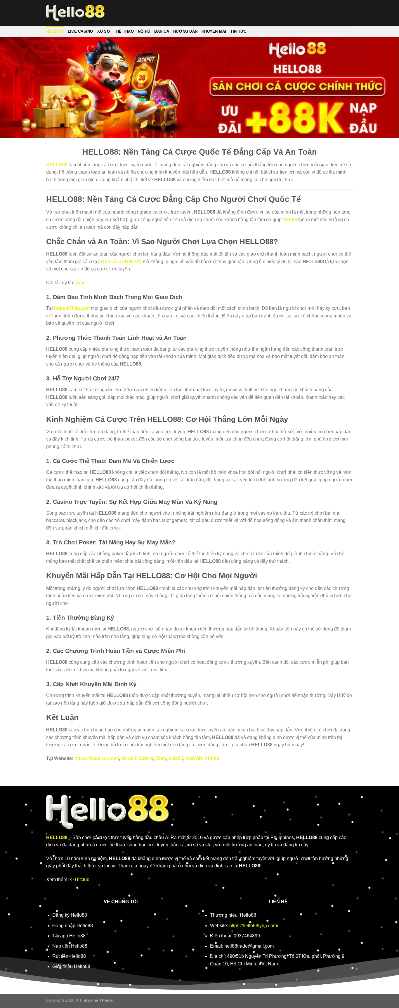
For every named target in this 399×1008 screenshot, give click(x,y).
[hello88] (75, 13)
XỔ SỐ (103, 31)
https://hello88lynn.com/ (253, 925)
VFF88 (290, 219)
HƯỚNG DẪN (185, 31)
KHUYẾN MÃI (214, 31)
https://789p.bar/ (72, 308)
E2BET (175, 758)
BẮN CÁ (161, 31)
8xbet (81, 282)
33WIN (146, 758)
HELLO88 (55, 31)
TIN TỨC (238, 31)
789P (160, 758)
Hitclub (82, 879)
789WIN (193, 758)
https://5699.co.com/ (96, 758)
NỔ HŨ (144, 31)
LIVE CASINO (80, 31)
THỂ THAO (124, 31)
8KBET (128, 758)
